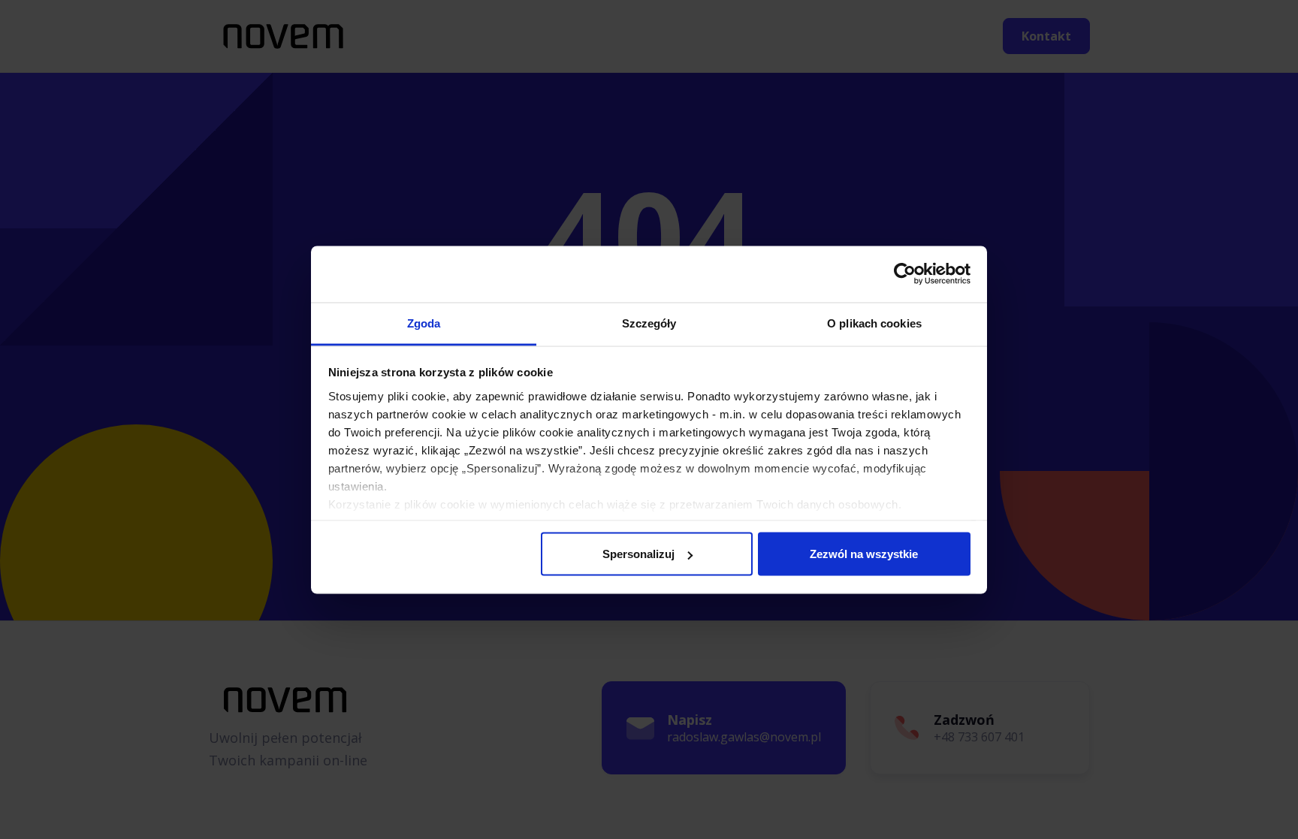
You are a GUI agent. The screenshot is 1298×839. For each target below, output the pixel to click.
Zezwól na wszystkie (864, 554)
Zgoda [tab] (424, 322)
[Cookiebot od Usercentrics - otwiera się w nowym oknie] (904, 274)
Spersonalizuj (638, 554)
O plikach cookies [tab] (874, 322)
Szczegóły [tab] (649, 322)
